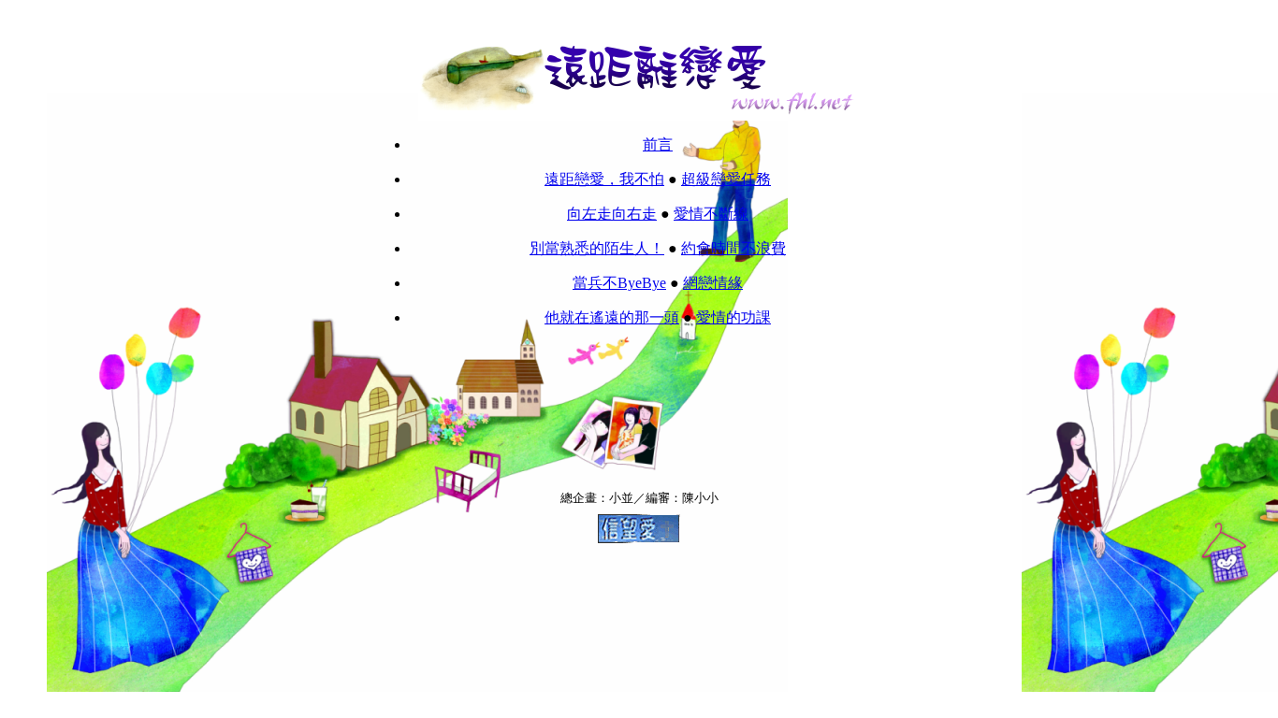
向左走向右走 (612, 214)
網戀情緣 (713, 283)
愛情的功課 (733, 317)
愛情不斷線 (711, 214)
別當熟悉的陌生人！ (597, 248)
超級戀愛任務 (726, 179)
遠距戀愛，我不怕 (604, 179)
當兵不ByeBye (619, 283)
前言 (658, 144)
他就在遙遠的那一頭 (612, 317)
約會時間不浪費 (733, 248)
